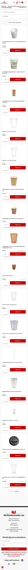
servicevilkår (11, 556)
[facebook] (22, 560)
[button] (2, 567)
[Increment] (7, 50)
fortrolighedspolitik (16, 554)
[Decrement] (4, 50)
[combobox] (14, 12)
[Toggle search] (14, 2)
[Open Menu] (26, 2)
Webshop (3, 6)
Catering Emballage (6, 7)
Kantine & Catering (13, 6)
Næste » (17, 491)
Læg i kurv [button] (18, 50)
